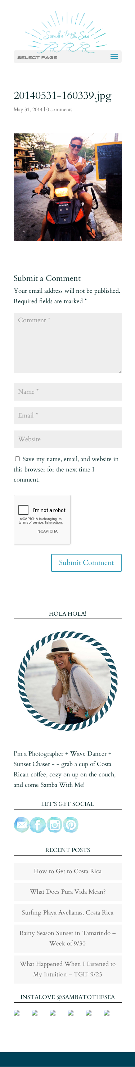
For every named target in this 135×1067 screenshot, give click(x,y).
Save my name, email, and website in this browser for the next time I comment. (66, 469)
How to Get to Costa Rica (68, 871)
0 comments (59, 109)
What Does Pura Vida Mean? (67, 892)
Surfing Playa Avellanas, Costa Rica (67, 912)
